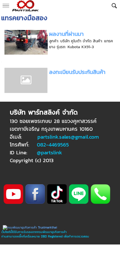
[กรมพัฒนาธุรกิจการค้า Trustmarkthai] (29, 227)
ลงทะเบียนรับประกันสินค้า (77, 72)
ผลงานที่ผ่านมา (66, 34)
